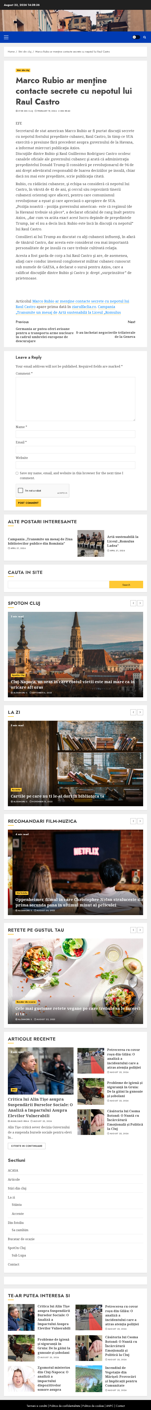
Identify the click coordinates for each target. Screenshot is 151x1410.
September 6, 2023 (42, 692)
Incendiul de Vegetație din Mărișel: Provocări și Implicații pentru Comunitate (121, 1377)
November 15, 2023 (42, 801)
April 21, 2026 (18, 548)
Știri (14, 1089)
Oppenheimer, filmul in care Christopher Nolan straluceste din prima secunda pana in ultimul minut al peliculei (75, 902)
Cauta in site (25, 572)
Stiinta (17, 1204)
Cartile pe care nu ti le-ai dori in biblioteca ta (57, 796)
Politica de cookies (93, 1406)
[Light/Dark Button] (136, 37)
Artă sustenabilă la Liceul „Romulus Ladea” (122, 541)
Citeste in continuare (26, 1146)
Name (21, 427)
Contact (13, 1264)
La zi (11, 1197)
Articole (14, 1179)
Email (21, 442)
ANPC (109, 1406)
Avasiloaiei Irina (19, 1121)
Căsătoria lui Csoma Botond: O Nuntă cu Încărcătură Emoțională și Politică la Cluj (125, 1120)
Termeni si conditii (37, 1406)
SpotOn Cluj (18, 675)
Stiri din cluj (23, 70)
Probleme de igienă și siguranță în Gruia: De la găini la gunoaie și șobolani (125, 1089)
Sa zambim (20, 1230)
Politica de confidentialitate (65, 1406)
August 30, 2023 (41, 910)
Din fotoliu (17, 893)
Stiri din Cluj (25, 111)
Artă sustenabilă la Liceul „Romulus (89, 312)
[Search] (144, 37)
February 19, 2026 (47, 111)
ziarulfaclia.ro (84, 306)
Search (126, 585)
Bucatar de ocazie (21, 1001)
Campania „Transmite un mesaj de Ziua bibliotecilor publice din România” (40, 541)
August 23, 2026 (42, 1121)
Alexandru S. (20, 692)
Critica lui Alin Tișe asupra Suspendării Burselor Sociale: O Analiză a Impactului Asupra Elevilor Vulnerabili (40, 1107)
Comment (24, 373)
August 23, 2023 (41, 1019)
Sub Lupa (19, 1255)
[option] (75, 654)
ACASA (13, 1170)
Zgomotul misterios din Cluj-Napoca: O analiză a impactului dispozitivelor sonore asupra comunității (54, 1380)
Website (22, 458)
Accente (16, 789)
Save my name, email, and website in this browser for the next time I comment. (71, 475)
